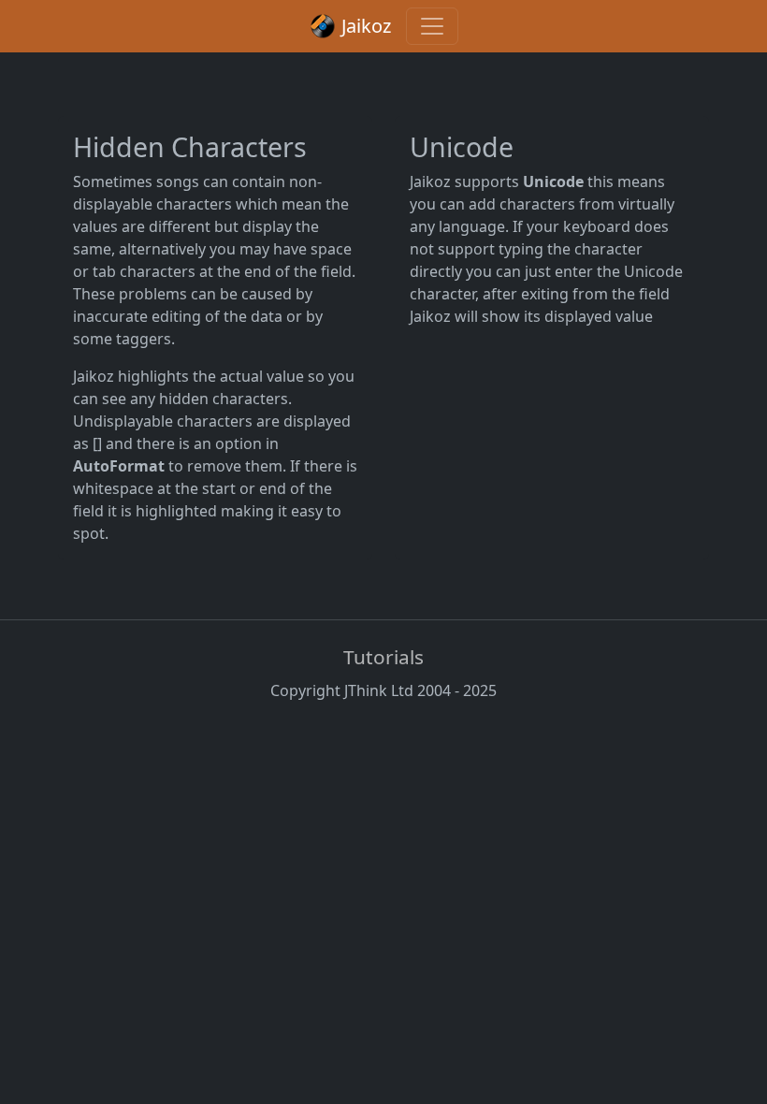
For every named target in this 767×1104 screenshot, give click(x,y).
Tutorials (383, 657)
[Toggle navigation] (432, 26)
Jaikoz (364, 25)
